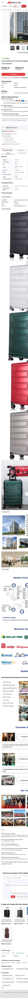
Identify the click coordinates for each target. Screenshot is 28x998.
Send (13, 896)
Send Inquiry (13, 74)
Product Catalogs (20, 953)
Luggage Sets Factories (20, 975)
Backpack (16, 956)
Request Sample (24, 77)
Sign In (3, 144)
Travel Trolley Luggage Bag (22, 982)
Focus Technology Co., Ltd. (17, 992)
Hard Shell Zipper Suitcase (7, 968)
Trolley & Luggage (17, 9)
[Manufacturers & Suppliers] (14, 2)
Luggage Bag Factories (7, 975)
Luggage (3, 956)
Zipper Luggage (25, 9)
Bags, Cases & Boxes (9, 9)
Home (2, 9)
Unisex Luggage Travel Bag (8, 982)
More (2, 987)
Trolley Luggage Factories (7, 978)
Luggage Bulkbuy (6, 985)
